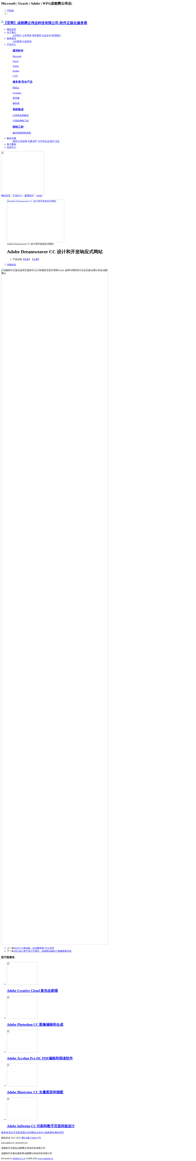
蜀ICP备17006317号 (31, 1138)
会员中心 (11, 147)
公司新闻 (17, 41)
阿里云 (16, 88)
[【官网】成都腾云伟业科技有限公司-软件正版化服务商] (44, 23)
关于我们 (11, 32)
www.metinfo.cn (45, 1158)
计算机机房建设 (21, 115)
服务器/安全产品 (22, 81)
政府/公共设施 (20, 141)
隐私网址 (50, 1132)
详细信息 (11, 264)
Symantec (17, 93)
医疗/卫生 (55, 141)
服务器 (16, 103)
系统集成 (18, 109)
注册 (35, 259)
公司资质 (27, 35)
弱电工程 (18, 126)
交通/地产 (32, 141)
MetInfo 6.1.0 (19, 1158)
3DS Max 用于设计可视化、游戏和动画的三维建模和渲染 (42, 951)
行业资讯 (27, 41)
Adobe (16, 66)
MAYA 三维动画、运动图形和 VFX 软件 (34, 948)
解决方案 (11, 138)
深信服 (16, 98)
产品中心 (11, 44)
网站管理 (59, 1132)
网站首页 (11, 29)
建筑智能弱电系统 (22, 133)
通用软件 (18, 50)
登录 (26, 259)
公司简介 (17, 35)
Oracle (16, 61)
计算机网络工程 (21, 120)
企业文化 (46, 35)
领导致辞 (36, 35)
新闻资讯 (11, 38)
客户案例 (11, 144)
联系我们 (56, 35)
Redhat (16, 71)
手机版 (10, 10)
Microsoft (17, 56)
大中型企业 (43, 141)
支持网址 (31, 1132)
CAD (15, 76)
